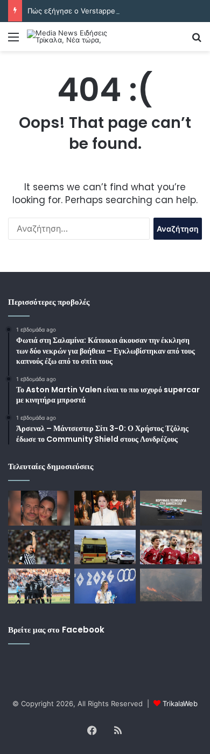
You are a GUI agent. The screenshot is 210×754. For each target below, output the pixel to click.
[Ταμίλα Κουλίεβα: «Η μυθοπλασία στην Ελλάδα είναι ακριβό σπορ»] (105, 508)
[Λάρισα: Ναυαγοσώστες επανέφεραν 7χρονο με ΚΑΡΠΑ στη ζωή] (105, 547)
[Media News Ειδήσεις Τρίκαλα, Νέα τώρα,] (70, 37)
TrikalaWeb (180, 703)
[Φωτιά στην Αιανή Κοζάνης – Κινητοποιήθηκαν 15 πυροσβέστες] (171, 585)
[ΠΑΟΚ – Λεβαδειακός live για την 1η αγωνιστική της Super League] (39, 547)
